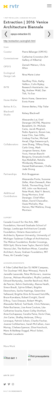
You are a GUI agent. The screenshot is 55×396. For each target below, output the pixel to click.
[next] (49, 34)
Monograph (16, 391)
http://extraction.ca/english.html (19, 41)
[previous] (6, 34)
